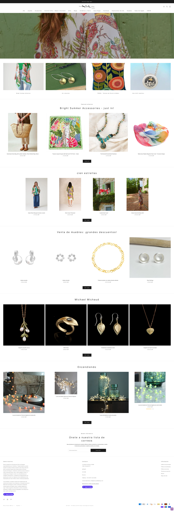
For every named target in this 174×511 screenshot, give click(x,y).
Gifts (69, 10)
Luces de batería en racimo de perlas (108, 415)
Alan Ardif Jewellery (138, 93)
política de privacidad (166, 464)
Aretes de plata (24, 280)
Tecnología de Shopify (88, 505)
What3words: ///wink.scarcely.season (90, 483)
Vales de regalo (139, 10)
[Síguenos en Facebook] (4, 499)
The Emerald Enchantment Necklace (108, 153)
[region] (87, 36)
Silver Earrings (150, 280)
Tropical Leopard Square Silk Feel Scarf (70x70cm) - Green (65, 153)
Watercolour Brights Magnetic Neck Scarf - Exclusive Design (151, 153)
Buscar (162, 473)
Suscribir (158, 505)
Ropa (75, 10)
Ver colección (66, 93)
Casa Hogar (97, 10)
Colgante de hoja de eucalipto (150, 347)
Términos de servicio (165, 471)
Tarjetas (129, 10)
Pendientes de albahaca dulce (108, 347)
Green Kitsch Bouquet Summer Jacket (36, 212)
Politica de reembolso (166, 466)
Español (18, 505)
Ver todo (87, 220)
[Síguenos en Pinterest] (11, 499)
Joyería (30, 10)
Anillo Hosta (66, 347)
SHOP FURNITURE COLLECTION (87, 51)
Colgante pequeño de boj (24, 347)
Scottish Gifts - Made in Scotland (55, 10)
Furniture (106, 10)
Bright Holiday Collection (23, 93)
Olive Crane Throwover (70, 212)
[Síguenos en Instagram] (7, 499)
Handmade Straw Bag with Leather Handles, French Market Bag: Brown (23, 153)
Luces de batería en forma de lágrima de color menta (150, 405)
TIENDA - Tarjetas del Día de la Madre (108, 93)
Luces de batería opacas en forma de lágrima (66, 396)
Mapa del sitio (164, 475)
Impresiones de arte (118, 10)
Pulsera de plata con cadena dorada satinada (108, 280)
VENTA (149, 10)
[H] (24, 10)
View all (87, 161)
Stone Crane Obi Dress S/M (137, 212)
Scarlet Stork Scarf (104, 212)
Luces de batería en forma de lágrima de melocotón (23, 415)
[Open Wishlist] (172, 509)
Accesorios (38, 10)
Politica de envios (165, 469)
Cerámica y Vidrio (85, 10)
